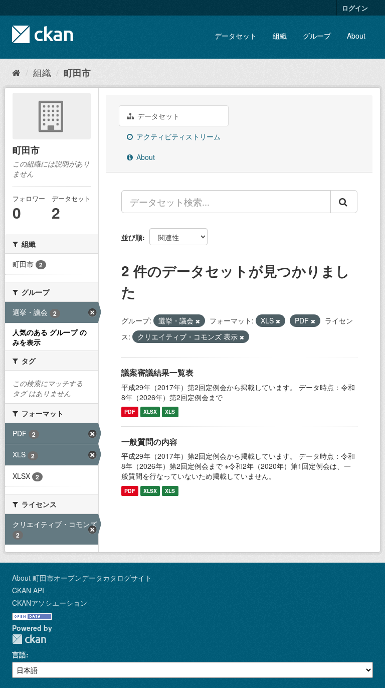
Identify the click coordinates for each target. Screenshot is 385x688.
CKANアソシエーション (49, 603)
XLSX (150, 412)
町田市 (77, 72)
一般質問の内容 (149, 441)
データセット (236, 36)
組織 (280, 36)
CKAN (29, 639)
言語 (19, 654)
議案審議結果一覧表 (157, 372)
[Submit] (343, 201)
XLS (170, 412)
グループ (317, 36)
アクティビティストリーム (177, 136)
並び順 (131, 237)
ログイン (355, 8)
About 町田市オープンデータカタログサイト (82, 578)
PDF (129, 412)
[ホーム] (16, 72)
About (356, 36)
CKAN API (28, 590)
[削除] (198, 321)
